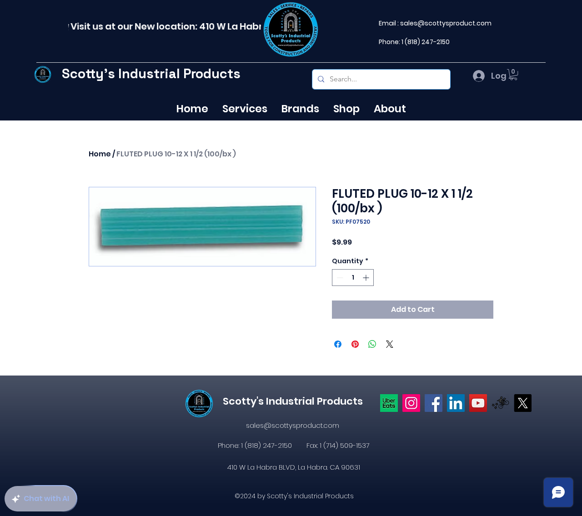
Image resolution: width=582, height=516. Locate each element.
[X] (523, 403)
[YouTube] (478, 403)
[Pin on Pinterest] (355, 344)
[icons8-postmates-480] (500, 403)
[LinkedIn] (456, 403)
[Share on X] (389, 344)
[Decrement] (339, 278)
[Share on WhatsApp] (372, 344)
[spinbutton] (353, 278)
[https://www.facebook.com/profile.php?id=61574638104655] (433, 403)
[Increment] (366, 278)
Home (100, 154)
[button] (513, 74)
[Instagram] (411, 403)
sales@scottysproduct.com (446, 23)
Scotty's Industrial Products (151, 73)
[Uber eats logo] (389, 403)
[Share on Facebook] (337, 344)
